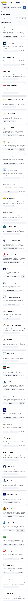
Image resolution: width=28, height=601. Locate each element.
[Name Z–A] (25, 18)
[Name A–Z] (22, 18)
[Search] (24, 7)
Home (2, 11)
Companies (5, 7)
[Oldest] (19, 18)
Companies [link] (8, 11)
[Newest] (17, 18)
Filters (6, 18)
